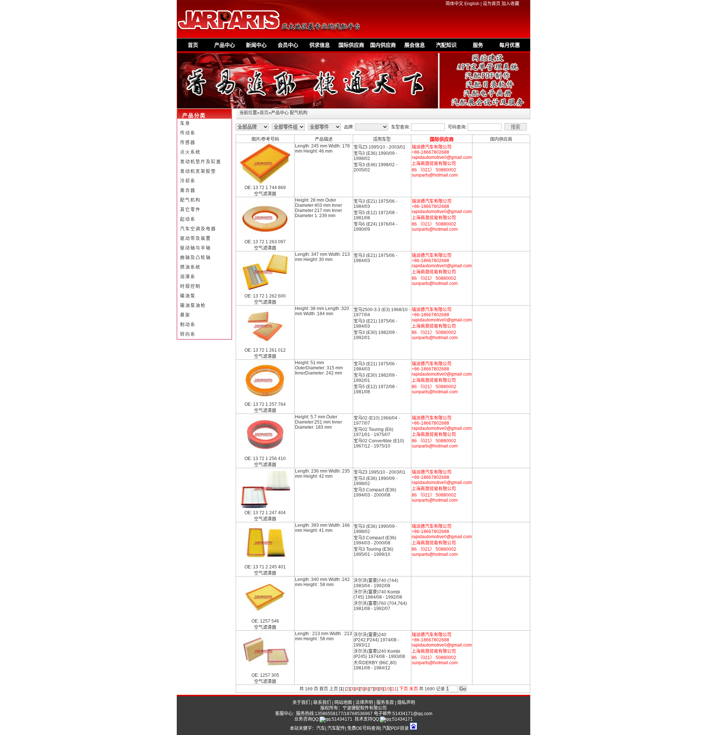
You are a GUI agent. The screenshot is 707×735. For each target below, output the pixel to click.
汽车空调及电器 (198, 228)
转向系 (188, 334)
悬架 (185, 315)
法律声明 (364, 702)
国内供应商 (383, 45)
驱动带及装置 (195, 238)
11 (394, 689)
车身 (185, 123)
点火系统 (190, 152)
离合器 (188, 190)
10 (387, 689)
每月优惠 (509, 45)
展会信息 (414, 45)
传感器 (188, 142)
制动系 (188, 324)
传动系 (188, 133)
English (471, 3)
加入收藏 (510, 3)
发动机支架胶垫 (198, 171)
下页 (403, 689)
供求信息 (319, 45)
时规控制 (190, 286)
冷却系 (188, 181)
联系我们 (322, 702)
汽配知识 (446, 45)
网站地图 (343, 702)
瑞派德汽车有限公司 (431, 147)
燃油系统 (190, 267)
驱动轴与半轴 (195, 248)
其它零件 (190, 209)
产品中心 (224, 45)
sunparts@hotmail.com (435, 175)
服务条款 (385, 702)
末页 (413, 689)
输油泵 (188, 296)
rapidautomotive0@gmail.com (442, 157)
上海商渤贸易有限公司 (434, 163)
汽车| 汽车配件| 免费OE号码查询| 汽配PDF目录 (362, 728)
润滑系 (188, 276)
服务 (478, 45)
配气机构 (190, 200)
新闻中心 (256, 45)
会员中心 (288, 45)
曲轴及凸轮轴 (195, 257)
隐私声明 (406, 702)
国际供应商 (351, 45)
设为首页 (491, 3)
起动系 (188, 219)
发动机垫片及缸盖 (200, 161)
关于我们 (301, 702)
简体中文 (454, 3)
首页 (193, 45)
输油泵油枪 (193, 305)
